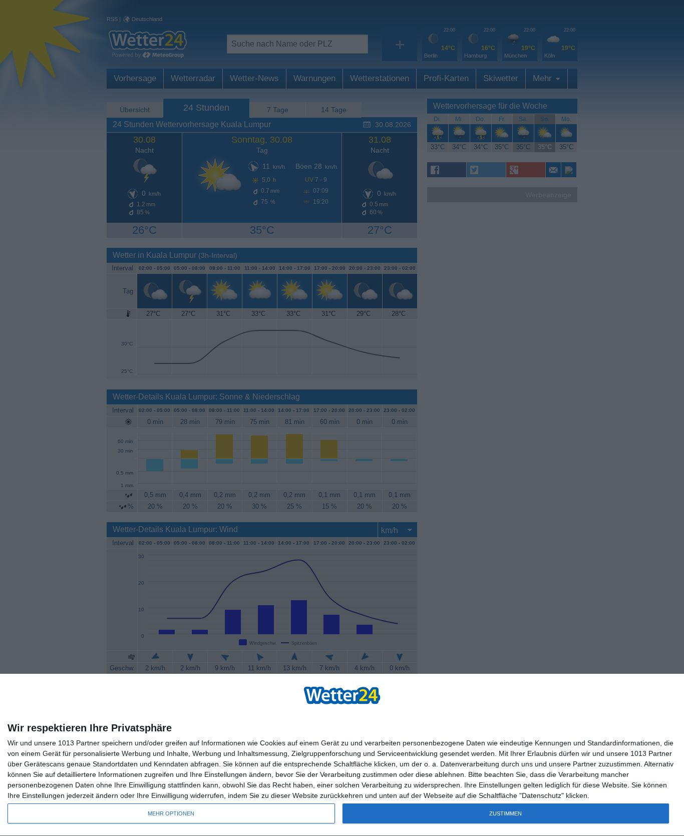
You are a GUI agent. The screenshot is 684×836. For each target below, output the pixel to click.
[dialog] (342, 755)
